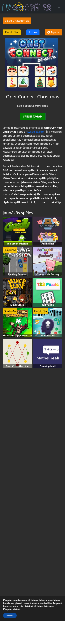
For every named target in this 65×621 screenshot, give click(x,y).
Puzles (33, 32)
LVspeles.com (35, 131)
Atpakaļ (55, 32)
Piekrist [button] (9, 615)
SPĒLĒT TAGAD (32, 116)
